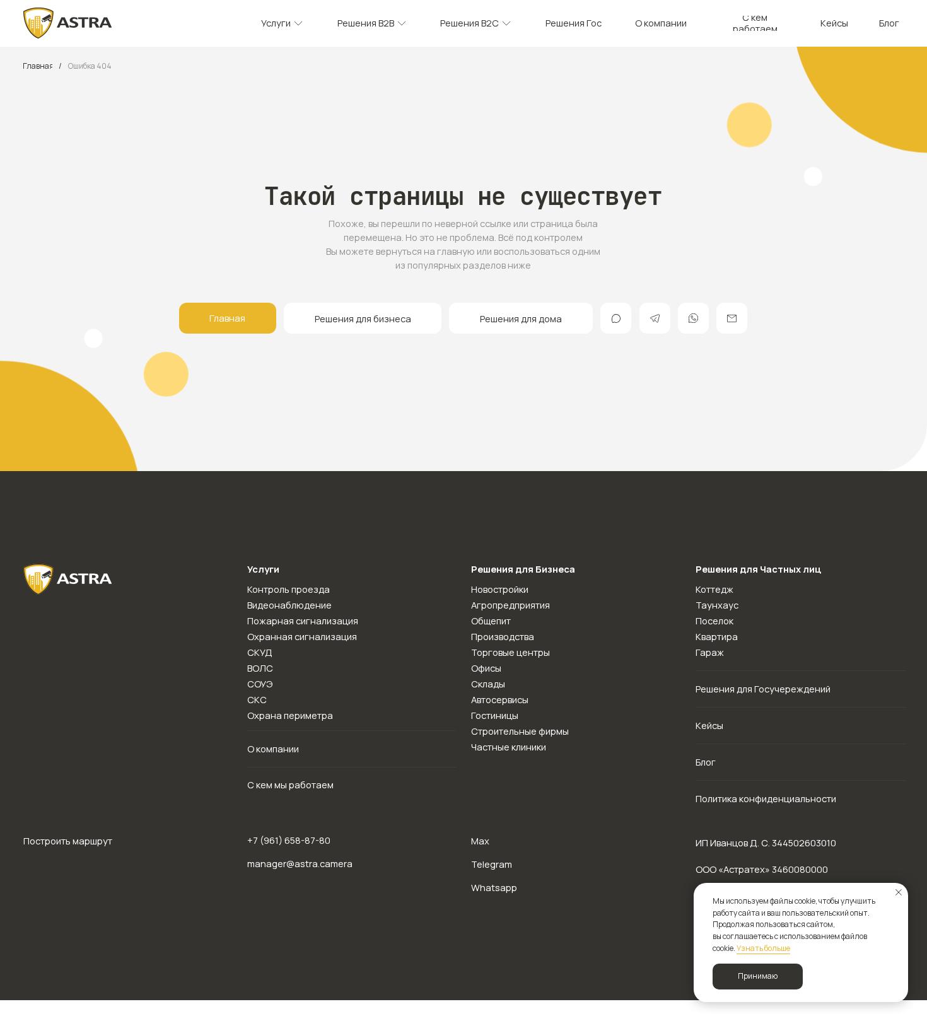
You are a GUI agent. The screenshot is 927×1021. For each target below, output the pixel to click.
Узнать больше (763, 948)
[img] (67, 23)
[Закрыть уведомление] (898, 892)
